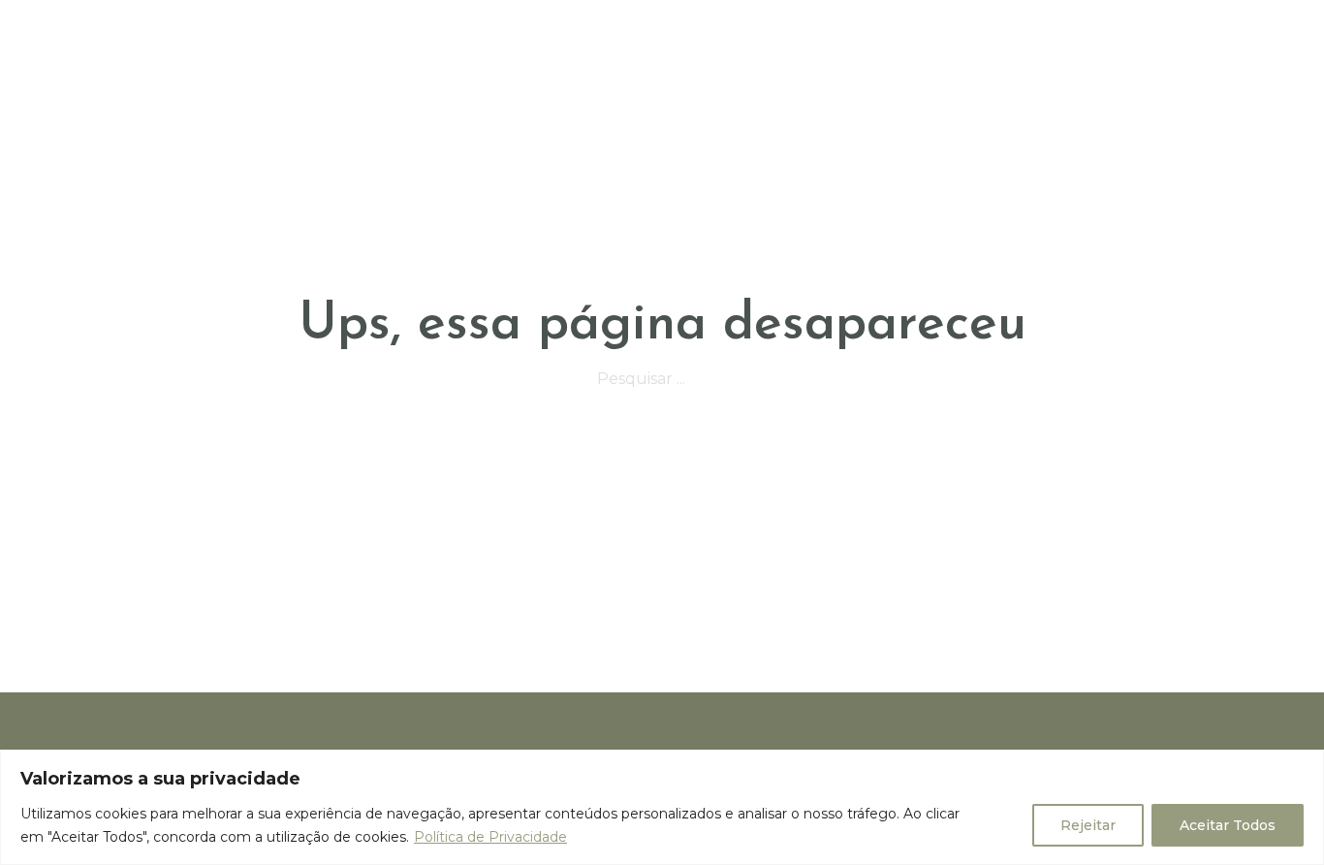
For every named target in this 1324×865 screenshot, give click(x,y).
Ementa (675, 30)
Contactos (1133, 30)
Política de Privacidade (490, 837)
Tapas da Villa (996, 30)
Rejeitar (1088, 825)
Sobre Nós (571, 30)
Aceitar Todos (1228, 825)
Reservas (774, 30)
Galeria (874, 30)
